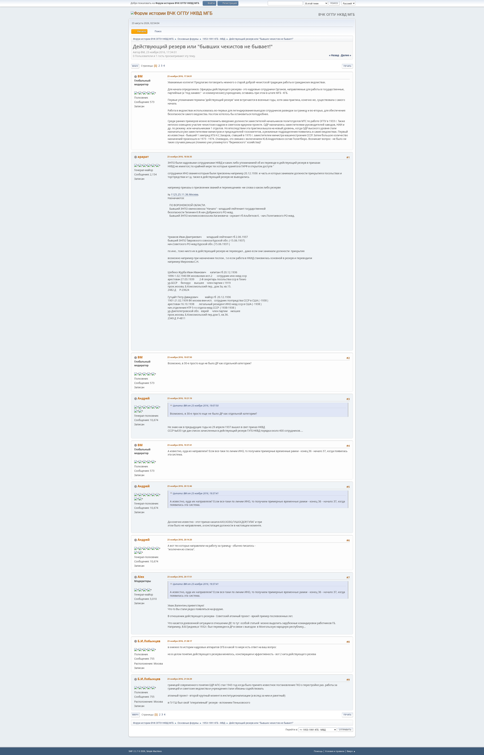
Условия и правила (334, 751)
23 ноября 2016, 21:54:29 (179, 678)
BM (140, 76)
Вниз (135, 66)
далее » (346, 55)
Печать (347, 66)
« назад (334, 55)
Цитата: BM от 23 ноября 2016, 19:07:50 (196, 405)
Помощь (318, 751)
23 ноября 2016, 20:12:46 (179, 486)
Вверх (135, 714)
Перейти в (291, 729)
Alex (141, 577)
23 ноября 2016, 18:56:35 (179, 156)
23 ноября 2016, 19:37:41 (179, 445)
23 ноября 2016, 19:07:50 (179, 357)
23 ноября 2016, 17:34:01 (179, 76)
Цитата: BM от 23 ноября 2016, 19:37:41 (196, 493)
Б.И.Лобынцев (149, 641)
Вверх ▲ (351, 751)
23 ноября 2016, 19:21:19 (179, 398)
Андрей (144, 398)
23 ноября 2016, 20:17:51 (179, 576)
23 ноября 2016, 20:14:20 (179, 539)
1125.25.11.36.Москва (184, 194)
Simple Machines (154, 751)
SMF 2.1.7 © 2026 (137, 751)
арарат (143, 157)
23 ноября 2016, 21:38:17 (179, 641)
